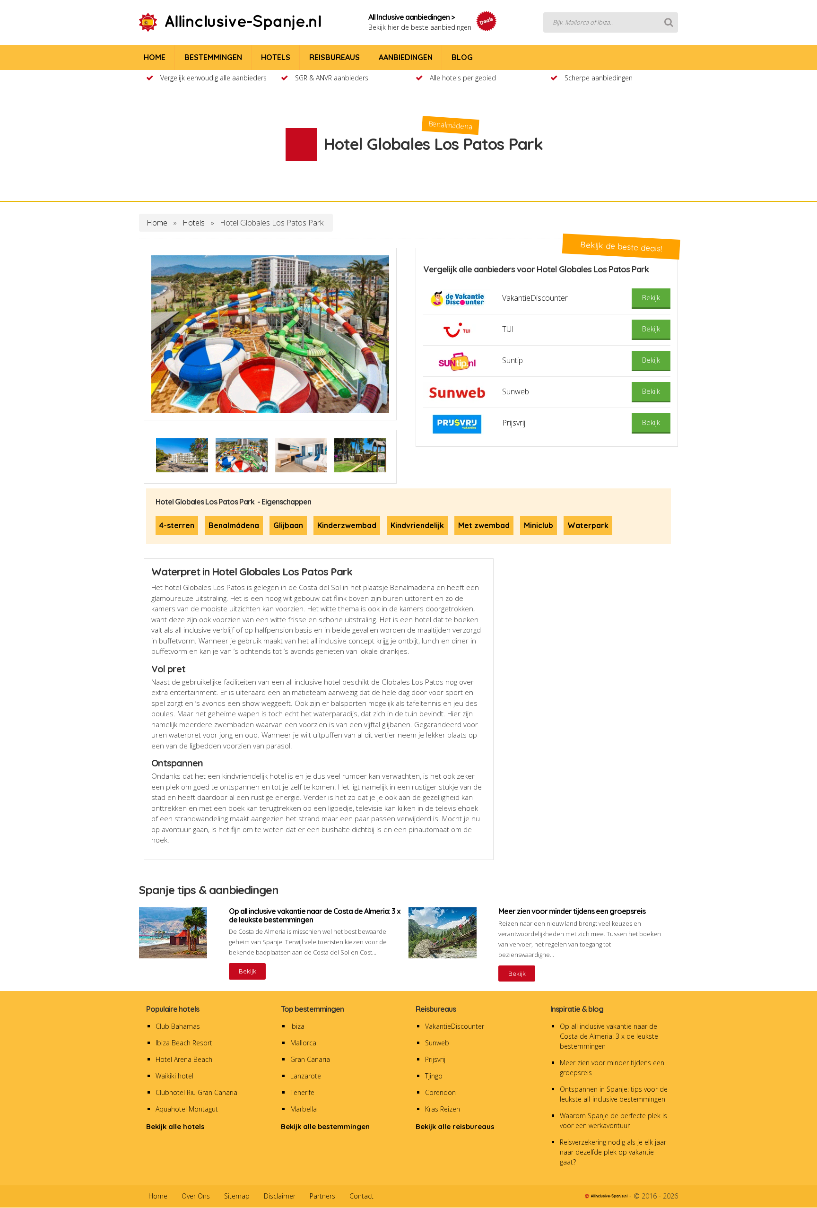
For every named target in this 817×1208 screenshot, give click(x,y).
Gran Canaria (310, 1059)
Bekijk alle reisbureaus (455, 1126)
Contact (361, 1195)
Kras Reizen (442, 1108)
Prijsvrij (435, 1059)
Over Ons (196, 1195)
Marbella (303, 1108)
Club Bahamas (178, 1026)
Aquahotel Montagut (187, 1108)
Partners (322, 1195)
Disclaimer (280, 1195)
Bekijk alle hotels (175, 1126)
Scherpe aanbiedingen (599, 77)
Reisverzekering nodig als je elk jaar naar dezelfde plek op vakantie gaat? (613, 1152)
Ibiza (297, 1026)
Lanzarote (305, 1075)
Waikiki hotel (174, 1075)
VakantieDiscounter (454, 1026)
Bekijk (247, 971)
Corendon (440, 1092)
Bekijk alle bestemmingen (325, 1126)
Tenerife (302, 1092)
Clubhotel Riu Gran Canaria (196, 1092)
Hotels (194, 222)
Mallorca (303, 1042)
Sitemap (237, 1195)
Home (157, 222)
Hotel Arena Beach (184, 1059)
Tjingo (434, 1075)
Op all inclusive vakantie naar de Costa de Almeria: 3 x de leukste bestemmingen (609, 1036)
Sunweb (437, 1042)
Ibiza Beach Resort (184, 1042)
